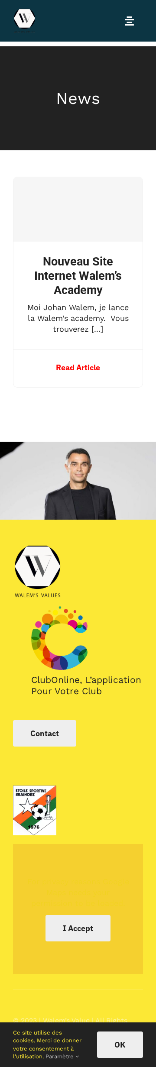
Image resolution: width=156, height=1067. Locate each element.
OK (120, 1045)
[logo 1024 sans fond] (59, 609)
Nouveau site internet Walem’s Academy (78, 276)
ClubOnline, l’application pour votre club (86, 685)
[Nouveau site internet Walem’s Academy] (78, 209)
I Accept (78, 928)
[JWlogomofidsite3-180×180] (25, 12)
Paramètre (60, 1056)
